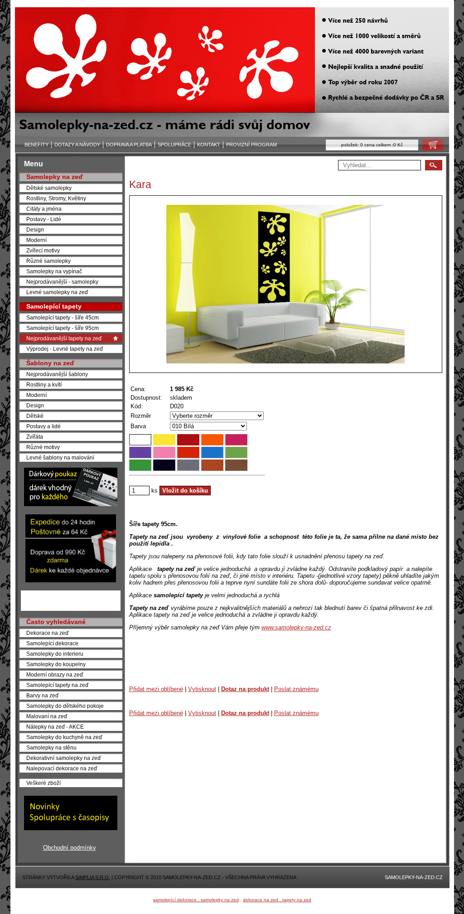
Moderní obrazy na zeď (54, 674)
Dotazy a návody (77, 144)
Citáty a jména (44, 209)
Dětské (35, 416)
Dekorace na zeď (47, 633)
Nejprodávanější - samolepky (62, 282)
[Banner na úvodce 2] (70, 580)
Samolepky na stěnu (51, 747)
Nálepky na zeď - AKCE (55, 727)
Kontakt (208, 144)
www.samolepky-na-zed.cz (296, 627)
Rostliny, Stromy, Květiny (56, 198)
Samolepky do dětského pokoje (65, 706)
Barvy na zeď (42, 695)
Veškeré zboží (43, 783)
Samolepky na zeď (54, 176)
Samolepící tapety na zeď (57, 685)
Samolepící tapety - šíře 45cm (62, 317)
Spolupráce (174, 144)
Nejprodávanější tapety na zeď (64, 338)
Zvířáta (34, 437)
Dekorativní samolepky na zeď (63, 758)
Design (35, 229)
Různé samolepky (48, 261)
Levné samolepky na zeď (57, 292)
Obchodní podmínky (69, 847)
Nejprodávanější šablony (57, 374)
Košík (430, 147)
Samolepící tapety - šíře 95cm (62, 328)
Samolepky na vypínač (54, 271)
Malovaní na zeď (46, 716)
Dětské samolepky (49, 188)
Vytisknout (202, 689)
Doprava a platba (129, 144)
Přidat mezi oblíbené (156, 689)
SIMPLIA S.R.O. (92, 877)
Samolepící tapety (54, 306)
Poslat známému (296, 689)
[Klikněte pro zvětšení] (285, 284)
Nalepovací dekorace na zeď (61, 768)
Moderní (36, 240)
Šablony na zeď (50, 363)
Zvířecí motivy (43, 250)
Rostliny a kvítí (44, 384)
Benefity (36, 144)
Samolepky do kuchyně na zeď (64, 737)
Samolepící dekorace (52, 643)
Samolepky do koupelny (56, 664)
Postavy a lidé (43, 426)
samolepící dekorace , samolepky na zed (196, 899)
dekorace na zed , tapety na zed (277, 899)
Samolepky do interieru (54, 654)
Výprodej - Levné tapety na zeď (64, 349)
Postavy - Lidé (43, 219)
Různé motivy (43, 447)
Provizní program (251, 144)
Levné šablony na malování (60, 457)
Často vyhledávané (56, 621)
